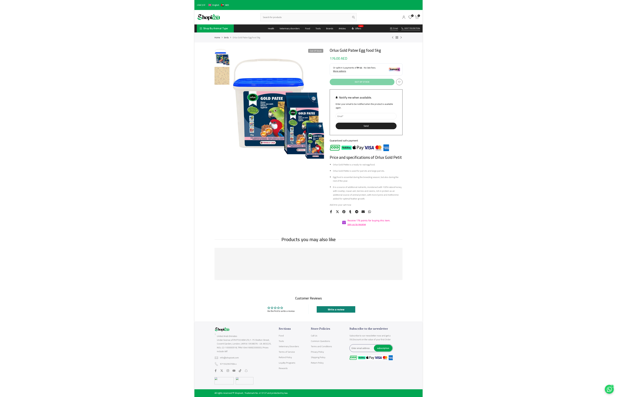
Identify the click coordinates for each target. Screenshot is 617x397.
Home (217, 37)
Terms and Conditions (321, 346)
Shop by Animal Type (215, 28)
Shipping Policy (318, 357)
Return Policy (317, 363)
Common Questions (320, 341)
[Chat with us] (609, 389)
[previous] (237, 103)
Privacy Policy (317, 352)
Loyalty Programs (287, 363)
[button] (219, 5)
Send (366, 126)
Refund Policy (285, 357)
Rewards (283, 368)
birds (226, 37)
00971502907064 (412, 28)
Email (395, 28)
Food (281, 336)
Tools (281, 341)
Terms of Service (287, 352)
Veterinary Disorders (289, 346)
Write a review (336, 309)
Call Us (314, 336)
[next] (318, 103)
